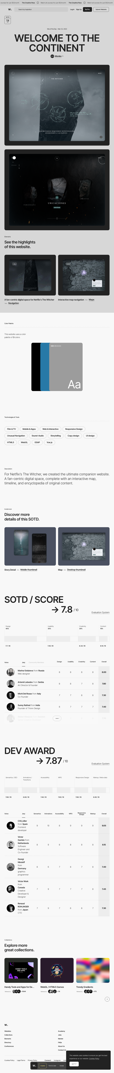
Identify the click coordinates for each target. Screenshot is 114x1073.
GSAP (37, 442)
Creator (42, 1066)
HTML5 (10, 442)
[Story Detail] (30, 546)
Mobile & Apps (29, 429)
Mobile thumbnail (28, 570)
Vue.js (49, 442)
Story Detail (10, 569)
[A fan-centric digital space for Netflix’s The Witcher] (30, 275)
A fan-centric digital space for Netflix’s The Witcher (29, 299)
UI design (90, 436)
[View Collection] (21, 970)
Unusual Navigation (16, 436)
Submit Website (101, 9)
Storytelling (56, 436)
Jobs (59, 1035)
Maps (91, 300)
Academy (61, 1031)
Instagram (57, 1060)
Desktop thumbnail (76, 570)
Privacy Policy (32, 1060)
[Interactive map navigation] (84, 275)
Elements (7, 1039)
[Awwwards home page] (34, 1065)
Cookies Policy (9, 1060)
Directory (7, 1042)
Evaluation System (101, 612)
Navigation (13, 303)
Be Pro (87, 9)
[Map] (84, 546)
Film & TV (11, 429)
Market (60, 1039)
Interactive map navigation (71, 299)
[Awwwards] (10, 9)
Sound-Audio (38, 436)
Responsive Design (73, 429)
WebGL (24, 442)
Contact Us (62, 1050)
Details (62, 1066)
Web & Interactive (50, 429)
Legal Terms (21, 1060)
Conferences (9, 1046)
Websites (7, 1031)
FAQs (60, 1042)
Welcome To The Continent (57, 43)
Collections (8, 1035)
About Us (61, 1046)
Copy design (73, 436)
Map (60, 569)
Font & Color (52, 1066)
